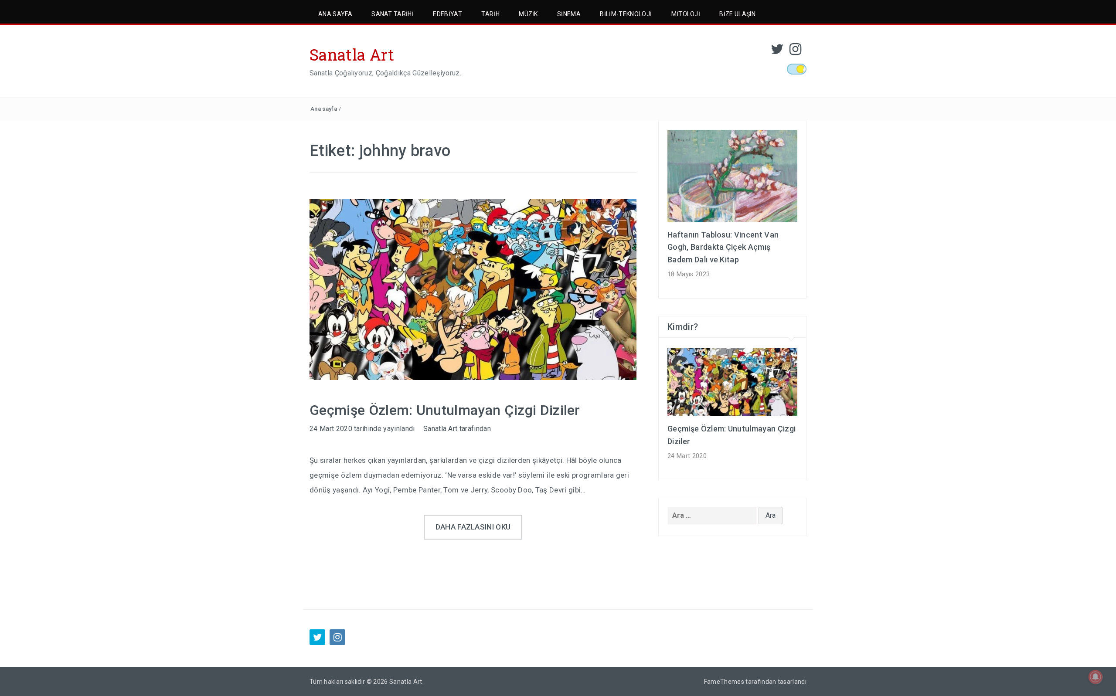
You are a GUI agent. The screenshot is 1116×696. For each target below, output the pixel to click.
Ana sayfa (323, 108)
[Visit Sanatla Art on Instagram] (795, 52)
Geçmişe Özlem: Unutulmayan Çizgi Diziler (445, 410)
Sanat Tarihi (392, 13)
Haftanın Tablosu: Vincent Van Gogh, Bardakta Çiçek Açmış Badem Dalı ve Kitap (723, 247)
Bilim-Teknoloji (626, 13)
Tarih (490, 13)
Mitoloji (686, 13)
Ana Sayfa (335, 13)
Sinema (569, 13)
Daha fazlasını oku (473, 527)
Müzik (528, 13)
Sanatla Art (352, 54)
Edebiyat (447, 13)
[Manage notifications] (1095, 677)
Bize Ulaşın (737, 13)
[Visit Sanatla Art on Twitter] (777, 52)
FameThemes (724, 681)
